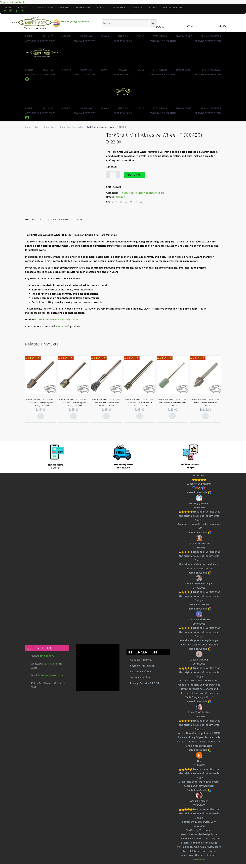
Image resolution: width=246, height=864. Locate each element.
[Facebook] (5, 11)
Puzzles (123, 36)
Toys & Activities (84, 41)
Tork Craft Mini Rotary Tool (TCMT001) (59, 319)
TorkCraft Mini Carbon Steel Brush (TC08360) (106, 404)
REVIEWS (101, 7)
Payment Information (142, 665)
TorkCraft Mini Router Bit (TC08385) (205, 404)
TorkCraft (119, 196)
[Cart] (220, 22)
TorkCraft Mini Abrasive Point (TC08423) (172, 404)
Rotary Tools (50, 127)
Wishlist (192, 26)
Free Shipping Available (75, 21)
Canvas (67, 36)
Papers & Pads (122, 41)
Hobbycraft (184, 36)
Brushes (48, 36)
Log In (160, 26)
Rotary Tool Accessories (71, 127)
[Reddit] (141, 202)
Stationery (160, 36)
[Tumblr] (131, 202)
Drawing (86, 36)
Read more (199, 859)
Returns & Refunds (140, 671)
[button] (26, 65)
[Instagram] (11, 11)
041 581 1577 (46, 655)
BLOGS (152, 7)
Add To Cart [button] (40, 416)
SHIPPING (64, 7)
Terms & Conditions (141, 677)
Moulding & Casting (163, 41)
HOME (8, 7)
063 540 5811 (51, 663)
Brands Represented (208, 41)
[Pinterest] (126, 202)
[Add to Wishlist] (150, 174)
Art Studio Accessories (40, 41)
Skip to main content (12, 2)
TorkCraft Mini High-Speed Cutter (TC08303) (73, 404)
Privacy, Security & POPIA (144, 683)
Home (28, 127)
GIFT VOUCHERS (45, 7)
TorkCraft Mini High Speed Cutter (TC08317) (139, 404)
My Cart (223, 26)
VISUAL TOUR (119, 7)
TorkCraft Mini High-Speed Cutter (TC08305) (40, 404)
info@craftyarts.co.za (50, 675)
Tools (140, 36)
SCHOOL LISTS (83, 7)
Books (105, 36)
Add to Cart (134, 174)
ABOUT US (137, 7)
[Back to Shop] (219, 134)
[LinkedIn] (136, 202)
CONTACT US (24, 7)
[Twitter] (121, 202)
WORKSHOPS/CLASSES (174, 7)
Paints (29, 36)
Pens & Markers (211, 36)
